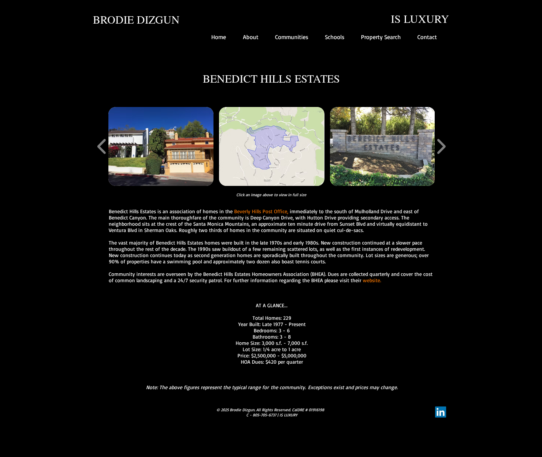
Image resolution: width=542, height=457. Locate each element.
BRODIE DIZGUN (136, 19)
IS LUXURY (420, 18)
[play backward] (102, 146)
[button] (160, 146)
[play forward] (441, 146)
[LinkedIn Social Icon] (440, 412)
